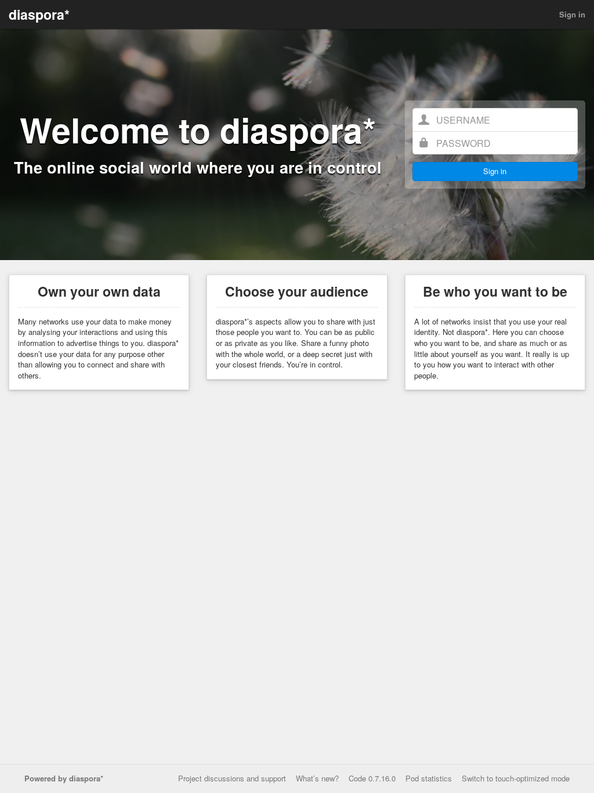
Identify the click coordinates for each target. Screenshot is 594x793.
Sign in (572, 14)
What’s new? (317, 778)
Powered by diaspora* (63, 778)
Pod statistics (428, 778)
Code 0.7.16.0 (372, 778)
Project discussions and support (232, 778)
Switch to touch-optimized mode (516, 778)
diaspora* (39, 14)
